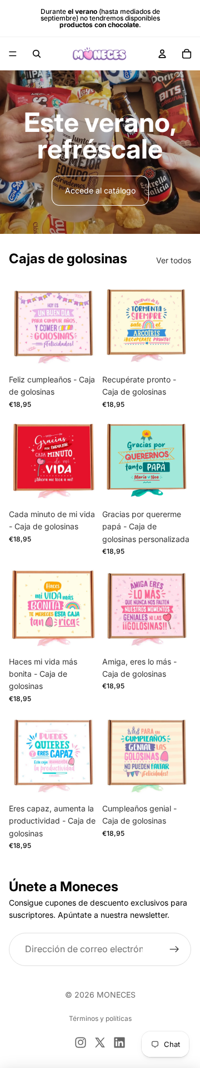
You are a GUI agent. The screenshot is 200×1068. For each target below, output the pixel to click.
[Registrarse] (174, 949)
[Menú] (13, 54)
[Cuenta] (162, 54)
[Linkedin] (119, 1042)
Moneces (116, 994)
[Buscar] (36, 54)
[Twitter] (100, 1042)
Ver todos (173, 260)
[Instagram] (80, 1042)
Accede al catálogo (100, 190)
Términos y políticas (100, 1018)
